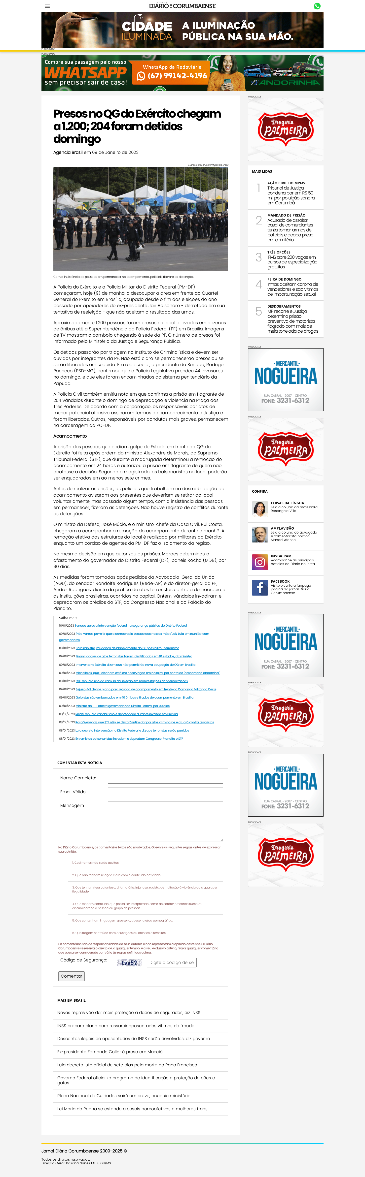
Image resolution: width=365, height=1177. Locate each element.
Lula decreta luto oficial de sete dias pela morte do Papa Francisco (127, 1065)
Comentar (71, 976)
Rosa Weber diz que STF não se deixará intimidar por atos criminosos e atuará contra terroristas (144, 722)
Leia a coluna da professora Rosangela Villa (294, 509)
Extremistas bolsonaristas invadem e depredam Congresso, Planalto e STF (129, 738)
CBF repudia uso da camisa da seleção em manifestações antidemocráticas (132, 681)
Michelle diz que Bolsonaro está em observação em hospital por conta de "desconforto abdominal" (148, 673)
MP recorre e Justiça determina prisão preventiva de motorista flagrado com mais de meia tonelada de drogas (292, 321)
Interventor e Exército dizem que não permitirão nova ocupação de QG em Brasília (135, 665)
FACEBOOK (280, 581)
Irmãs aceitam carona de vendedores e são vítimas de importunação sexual (292, 289)
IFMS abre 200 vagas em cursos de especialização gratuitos (292, 262)
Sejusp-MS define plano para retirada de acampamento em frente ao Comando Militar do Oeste (146, 689)
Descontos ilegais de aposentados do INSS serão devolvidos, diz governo (133, 1039)
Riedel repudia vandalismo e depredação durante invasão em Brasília (126, 714)
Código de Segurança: (83, 960)
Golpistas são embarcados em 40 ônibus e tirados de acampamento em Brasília (134, 697)
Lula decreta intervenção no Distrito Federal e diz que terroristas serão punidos (132, 730)
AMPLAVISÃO (282, 528)
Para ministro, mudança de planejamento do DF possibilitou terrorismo (127, 648)
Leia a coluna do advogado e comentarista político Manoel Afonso (294, 536)
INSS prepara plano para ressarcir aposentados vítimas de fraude (125, 1026)
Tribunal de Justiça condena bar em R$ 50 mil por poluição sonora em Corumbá (291, 195)
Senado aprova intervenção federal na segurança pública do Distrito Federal (131, 625)
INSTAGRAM (281, 556)
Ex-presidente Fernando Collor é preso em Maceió (110, 1052)
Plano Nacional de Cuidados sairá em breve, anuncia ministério (123, 1096)
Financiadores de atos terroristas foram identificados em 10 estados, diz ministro (134, 656)
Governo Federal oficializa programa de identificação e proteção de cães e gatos (136, 1080)
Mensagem (72, 805)
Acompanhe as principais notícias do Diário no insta (293, 562)
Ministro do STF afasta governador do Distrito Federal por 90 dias (123, 706)
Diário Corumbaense (182, 5)
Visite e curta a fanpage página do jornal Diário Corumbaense (291, 589)
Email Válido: (73, 792)
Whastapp (317, 6)
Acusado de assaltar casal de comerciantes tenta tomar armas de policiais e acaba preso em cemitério (290, 230)
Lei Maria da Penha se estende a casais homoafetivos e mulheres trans (132, 1109)
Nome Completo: (78, 778)
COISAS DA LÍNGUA (287, 503)
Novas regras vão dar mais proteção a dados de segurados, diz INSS (128, 1013)
